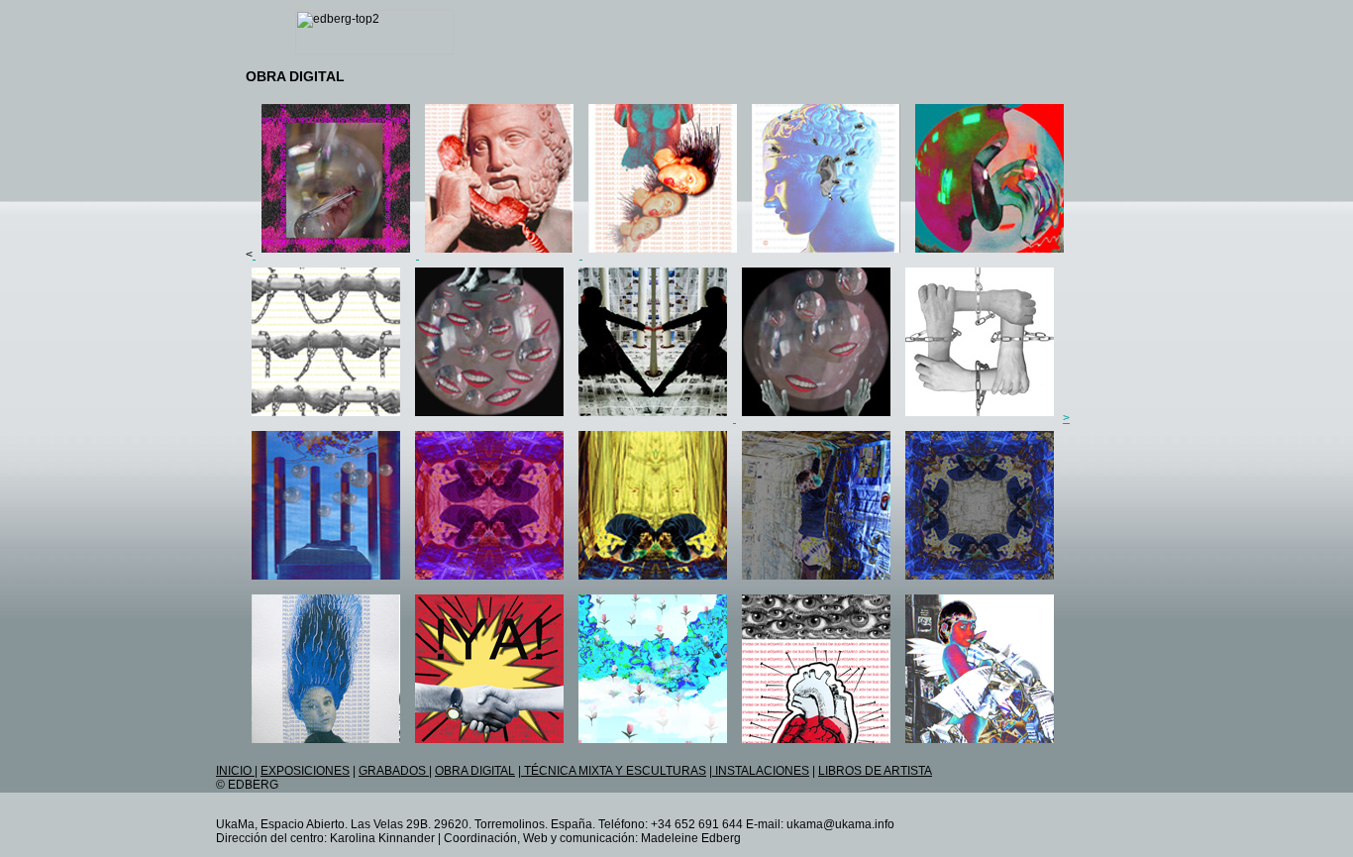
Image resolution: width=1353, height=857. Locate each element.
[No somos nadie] (652, 745)
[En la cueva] (489, 582)
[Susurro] (826, 255)
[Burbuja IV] (989, 255)
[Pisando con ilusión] (489, 418)
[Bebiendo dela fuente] (652, 582)
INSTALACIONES (760, 771)
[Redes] (979, 418)
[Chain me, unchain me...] (326, 418)
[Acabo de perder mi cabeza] (662, 255)
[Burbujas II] (336, 255)
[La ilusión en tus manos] (816, 418)
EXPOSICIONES (305, 771)
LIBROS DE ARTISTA (875, 771)
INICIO (235, 771)
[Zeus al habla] (500, 255)
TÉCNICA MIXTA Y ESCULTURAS (613, 771)
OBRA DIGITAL (475, 771)
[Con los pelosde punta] (326, 745)
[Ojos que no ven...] (816, 745)
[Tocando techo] (816, 582)
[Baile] (654, 418)
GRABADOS (394, 771)
